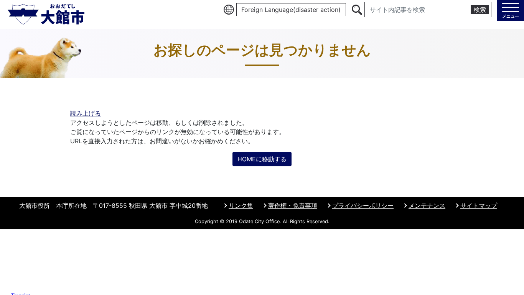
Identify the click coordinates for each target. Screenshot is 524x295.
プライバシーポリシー (363, 205)
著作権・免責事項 (292, 205)
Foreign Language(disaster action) (291, 9)
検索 (480, 9)
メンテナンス (427, 205)
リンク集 (241, 205)
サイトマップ (478, 205)
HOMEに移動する (262, 159)
